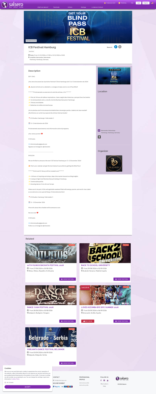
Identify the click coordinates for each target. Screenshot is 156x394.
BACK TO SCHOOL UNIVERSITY (95, 265)
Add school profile (84, 383)
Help (132, 3)
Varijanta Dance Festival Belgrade (46, 349)
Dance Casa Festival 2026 (40, 307)
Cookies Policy (15, 379)
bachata (31, 51)
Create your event (110, 3)
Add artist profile (83, 385)
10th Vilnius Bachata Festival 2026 (45, 265)
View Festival (68, 279)
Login (138, 3)
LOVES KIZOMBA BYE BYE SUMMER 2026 (100, 307)
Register (146, 3)
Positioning (123, 3)
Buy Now (88, 321)
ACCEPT (27, 387)
